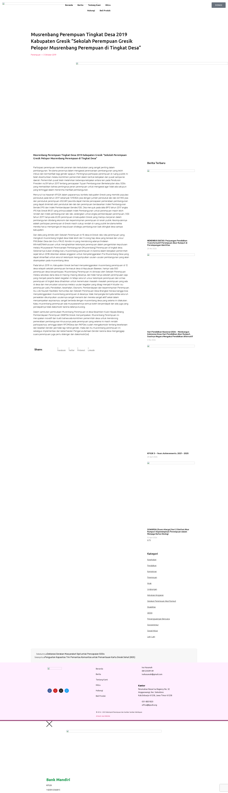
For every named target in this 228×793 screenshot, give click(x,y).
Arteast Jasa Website (103, 716)
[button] (61, 349)
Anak (149, 583)
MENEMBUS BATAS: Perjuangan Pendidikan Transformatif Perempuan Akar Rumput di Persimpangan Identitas (167, 243)
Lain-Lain (151, 637)
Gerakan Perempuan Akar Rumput (161, 601)
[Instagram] (61, 691)
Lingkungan (152, 589)
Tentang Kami (94, 5)
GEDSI (149, 613)
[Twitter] (67, 691)
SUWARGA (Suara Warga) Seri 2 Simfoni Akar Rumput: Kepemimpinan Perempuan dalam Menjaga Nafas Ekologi (168, 531)
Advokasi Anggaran (155, 595)
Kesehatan (151, 560)
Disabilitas (151, 607)
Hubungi (91, 10)
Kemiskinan (152, 571)
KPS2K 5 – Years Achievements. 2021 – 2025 (168, 453)
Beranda (69, 5)
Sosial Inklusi (152, 631)
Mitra (107, 5)
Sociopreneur (153, 625)
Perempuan (36, 55)
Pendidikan (152, 565)
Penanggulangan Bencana (158, 619)
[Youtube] (55, 691)
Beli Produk (105, 10)
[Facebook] (50, 691)
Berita (80, 5)
